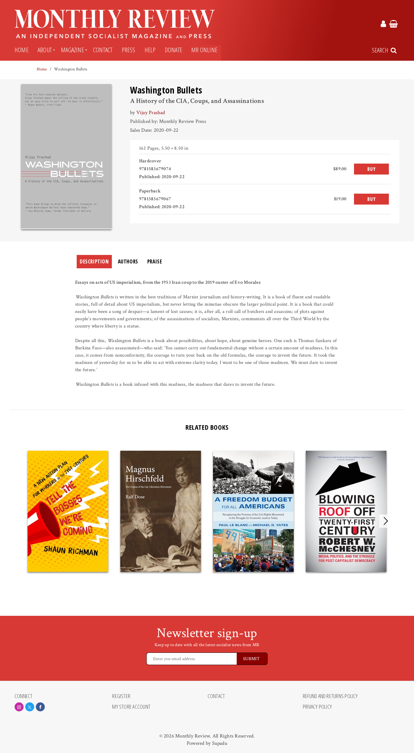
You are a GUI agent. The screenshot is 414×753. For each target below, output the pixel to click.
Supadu (219, 743)
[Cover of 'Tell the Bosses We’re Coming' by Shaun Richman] (68, 511)
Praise (154, 261)
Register (121, 696)
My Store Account (131, 707)
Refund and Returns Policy (330, 696)
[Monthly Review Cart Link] (393, 25)
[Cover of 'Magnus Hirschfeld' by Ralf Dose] (160, 511)
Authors (128, 261)
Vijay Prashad (150, 112)
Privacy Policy (317, 707)
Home (21, 50)
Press (128, 50)
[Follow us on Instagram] (19, 706)
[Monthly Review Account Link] (383, 25)
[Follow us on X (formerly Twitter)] (29, 706)
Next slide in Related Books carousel (385, 521)
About (45, 50)
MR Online (204, 50)
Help (150, 50)
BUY (371, 169)
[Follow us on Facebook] (40, 706)
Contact (103, 50)
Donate (173, 50)
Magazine (72, 50)
